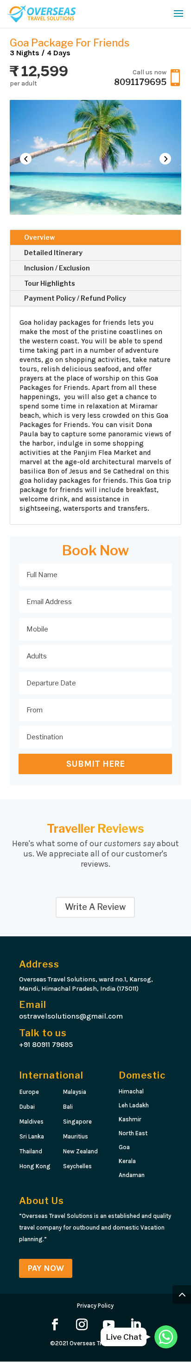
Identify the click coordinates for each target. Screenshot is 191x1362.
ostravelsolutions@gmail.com (71, 1016)
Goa (124, 1147)
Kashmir (131, 1119)
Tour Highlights (49, 283)
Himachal (132, 1091)
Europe (29, 1091)
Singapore (77, 1121)
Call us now (149, 72)
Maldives (31, 1121)
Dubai (27, 1106)
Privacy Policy (95, 1305)
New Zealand (80, 1151)
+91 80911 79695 (46, 1044)
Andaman (132, 1174)
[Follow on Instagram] (82, 1324)
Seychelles (77, 1166)
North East (133, 1133)
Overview (39, 237)
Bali (68, 1106)
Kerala (127, 1161)
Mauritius (75, 1136)
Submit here (95, 764)
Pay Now (45, 1268)
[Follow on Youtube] (109, 1324)
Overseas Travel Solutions (105, 1343)
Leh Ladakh (134, 1105)
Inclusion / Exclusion (57, 268)
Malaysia (74, 1091)
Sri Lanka (31, 1136)
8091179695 (140, 82)
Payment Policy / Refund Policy (75, 298)
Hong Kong (35, 1166)
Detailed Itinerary (53, 253)
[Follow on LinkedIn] (135, 1324)
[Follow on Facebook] (55, 1324)
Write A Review (95, 907)
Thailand (30, 1151)
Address (39, 964)
